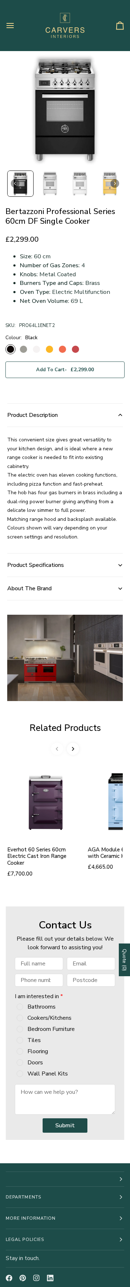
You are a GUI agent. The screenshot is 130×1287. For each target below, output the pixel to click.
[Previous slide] (57, 749)
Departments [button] (23, 1197)
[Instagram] (36, 1278)
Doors (35, 1063)
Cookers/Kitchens (49, 1018)
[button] (20, 183)
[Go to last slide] (15, 183)
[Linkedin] (50, 1278)
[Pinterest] (23, 1278)
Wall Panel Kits (47, 1074)
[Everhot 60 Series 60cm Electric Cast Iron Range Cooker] (44, 801)
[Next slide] (114, 183)
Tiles (34, 1040)
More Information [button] (31, 1218)
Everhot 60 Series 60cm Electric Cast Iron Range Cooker (36, 856)
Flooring (37, 1051)
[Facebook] (9, 1278)
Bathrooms (41, 1007)
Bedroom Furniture (51, 1029)
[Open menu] (16, 25)
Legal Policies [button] (25, 1239)
